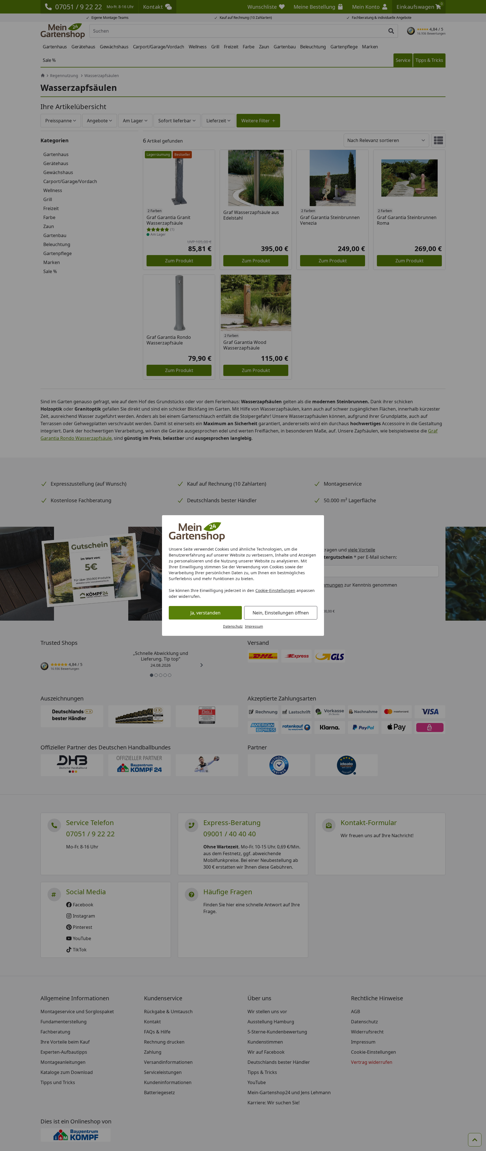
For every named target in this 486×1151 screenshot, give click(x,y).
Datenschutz (233, 626)
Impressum (254, 626)
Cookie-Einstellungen (275, 590)
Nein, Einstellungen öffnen (281, 613)
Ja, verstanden (205, 613)
